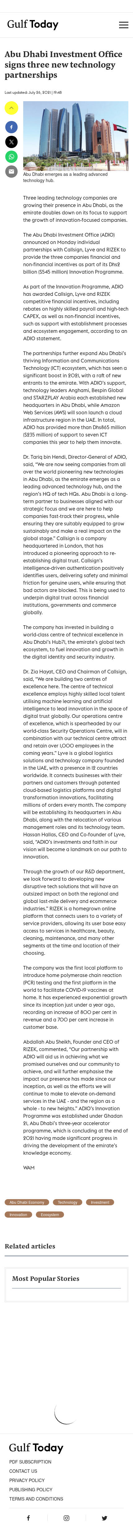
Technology (67, 1202)
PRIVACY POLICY (27, 1480)
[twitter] (11, 142)
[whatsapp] (11, 157)
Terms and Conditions (36, 1499)
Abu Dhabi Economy (27, 1202)
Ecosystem (50, 1214)
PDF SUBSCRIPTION (30, 1462)
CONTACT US (23, 1471)
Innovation (18, 1214)
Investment (100, 1202)
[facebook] (11, 127)
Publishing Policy (30, 1489)
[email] (11, 171)
